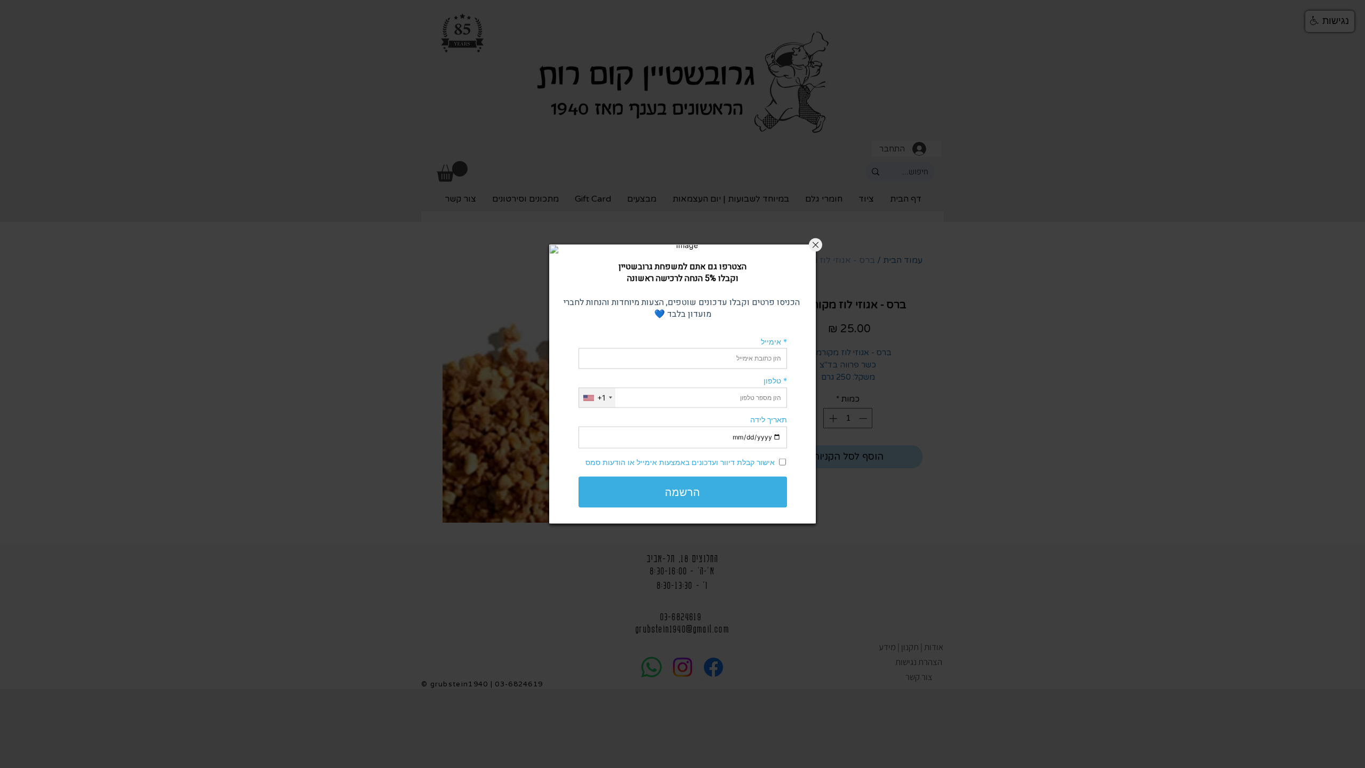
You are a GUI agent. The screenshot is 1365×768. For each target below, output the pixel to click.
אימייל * (774, 341)
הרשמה (682, 491)
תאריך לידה (768, 419)
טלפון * (775, 380)
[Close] (815, 245)
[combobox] (597, 397)
